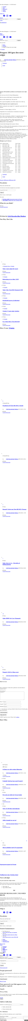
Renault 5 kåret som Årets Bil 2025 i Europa (14, 509)
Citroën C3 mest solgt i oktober (11, 311)
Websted (2, 706)
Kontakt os (5, 940)
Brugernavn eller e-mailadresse (6, 958)
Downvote (5, 207)
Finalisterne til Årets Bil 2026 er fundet (13, 405)
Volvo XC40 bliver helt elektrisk (11, 808)
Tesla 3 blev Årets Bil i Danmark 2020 (13, 290)
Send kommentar (4, 712)
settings (17, 717)
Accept (1, 997)
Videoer (4, 11)
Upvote (1, 207)
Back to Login (3, 981)
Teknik (4, 10)
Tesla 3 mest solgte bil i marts (10, 268)
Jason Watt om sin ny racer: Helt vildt (10, 937)
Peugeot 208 (7, 180)
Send (1, 1020)
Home (4, 939)
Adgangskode (3, 960)
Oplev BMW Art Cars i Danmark (12, 618)
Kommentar (3, 691)
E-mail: (1, 190)
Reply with (3, 714)
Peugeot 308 (12, 180)
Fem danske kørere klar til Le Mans (10, 934)
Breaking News (7, 266)
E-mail (2, 704)
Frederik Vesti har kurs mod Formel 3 (13, 781)
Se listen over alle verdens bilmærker (12, 769)
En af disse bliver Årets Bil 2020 (11, 321)
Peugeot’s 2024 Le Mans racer (11, 672)
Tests (4, 7)
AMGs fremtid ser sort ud (9, 820)
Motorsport (5, 9)
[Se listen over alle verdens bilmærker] (15, 742)
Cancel (5, 1020)
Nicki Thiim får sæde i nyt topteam (10, 932)
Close (1, 945)
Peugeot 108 (2, 180)
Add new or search (4, 1004)
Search (19, 19)
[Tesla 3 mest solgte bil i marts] (15, 241)
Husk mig (3, 963)
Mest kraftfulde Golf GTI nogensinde (12, 847)
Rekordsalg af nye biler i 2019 (11, 279)
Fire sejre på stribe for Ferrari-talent (12, 795)
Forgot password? (3, 967)
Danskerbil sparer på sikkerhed (11, 300)
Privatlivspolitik (6, 941)
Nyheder (4, 6)
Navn (1, 701)
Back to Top (2, 943)
